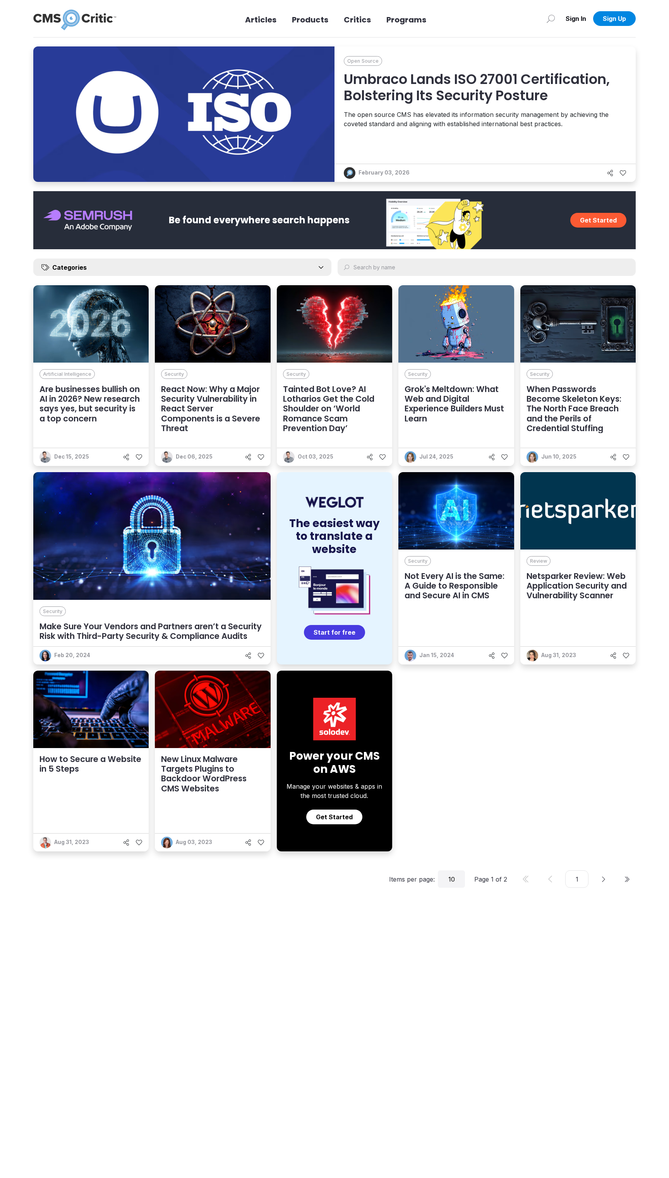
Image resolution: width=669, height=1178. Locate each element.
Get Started (598, 220)
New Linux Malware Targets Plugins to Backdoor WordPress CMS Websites (204, 773)
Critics (357, 19)
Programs (406, 19)
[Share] (610, 173)
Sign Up (614, 18)
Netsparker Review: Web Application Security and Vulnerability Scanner (577, 585)
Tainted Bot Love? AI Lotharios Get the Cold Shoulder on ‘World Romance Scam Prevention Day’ (328, 409)
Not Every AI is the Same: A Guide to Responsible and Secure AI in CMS (454, 585)
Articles (260, 19)
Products (310, 19)
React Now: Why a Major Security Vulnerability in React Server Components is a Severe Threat (210, 409)
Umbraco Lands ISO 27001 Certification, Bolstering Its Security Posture (477, 87)
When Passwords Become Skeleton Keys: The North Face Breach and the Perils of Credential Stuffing (574, 409)
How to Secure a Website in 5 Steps (90, 763)
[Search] (550, 18)
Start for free (334, 632)
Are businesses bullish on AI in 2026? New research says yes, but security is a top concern (89, 404)
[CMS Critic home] (74, 18)
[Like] (622, 173)
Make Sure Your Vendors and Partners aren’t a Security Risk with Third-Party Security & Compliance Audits (150, 631)
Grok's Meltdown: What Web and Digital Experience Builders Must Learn (454, 404)
